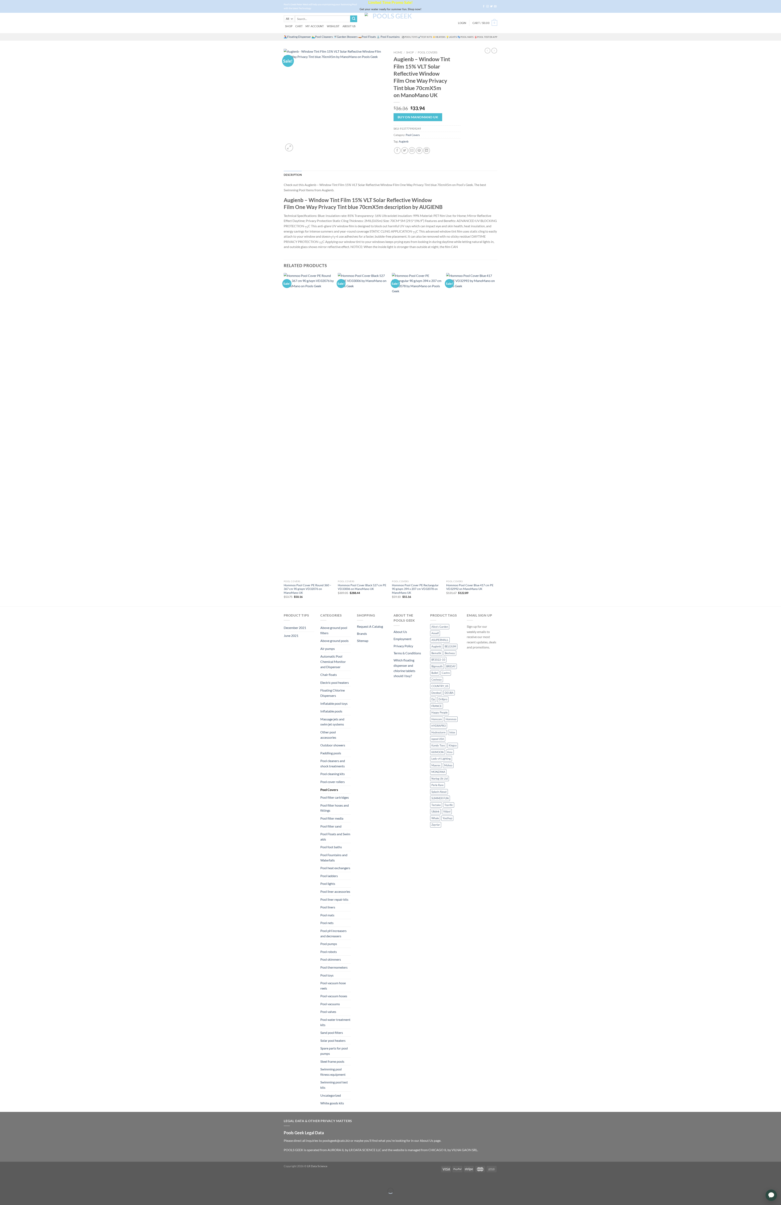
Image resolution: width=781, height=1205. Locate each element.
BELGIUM (450, 646)
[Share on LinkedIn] (426, 150)
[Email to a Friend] (412, 150)
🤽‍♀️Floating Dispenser (297, 36)
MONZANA (438, 771)
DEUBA (449, 692)
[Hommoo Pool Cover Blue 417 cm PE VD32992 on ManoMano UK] (471, 425)
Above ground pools (334, 641)
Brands (362, 633)
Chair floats (328, 674)
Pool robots (328, 952)
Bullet (434, 672)
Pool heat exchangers (335, 868)
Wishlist (333, 26)
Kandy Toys (438, 745)
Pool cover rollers (332, 782)
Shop (288, 26)
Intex (452, 732)
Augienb (403, 141)
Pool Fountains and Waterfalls (333, 857)
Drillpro (442, 699)
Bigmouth (437, 666)
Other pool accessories (328, 734)
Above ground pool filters (333, 630)
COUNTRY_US (439, 686)
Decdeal (436, 692)
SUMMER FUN (440, 798)
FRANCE (436, 706)
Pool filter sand (330, 826)
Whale (435, 818)
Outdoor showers (332, 745)
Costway (436, 679)
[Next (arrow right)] (16, 1198)
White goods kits (332, 1103)
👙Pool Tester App (485, 37)
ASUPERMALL (439, 640)
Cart (299, 26)
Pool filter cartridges (334, 797)
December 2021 (295, 628)
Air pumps (327, 648)
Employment (402, 639)
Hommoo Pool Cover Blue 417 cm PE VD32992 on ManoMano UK (469, 587)
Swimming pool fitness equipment (333, 1071)
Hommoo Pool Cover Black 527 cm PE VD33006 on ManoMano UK (362, 587)
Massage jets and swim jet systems (332, 721)
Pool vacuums (330, 1004)
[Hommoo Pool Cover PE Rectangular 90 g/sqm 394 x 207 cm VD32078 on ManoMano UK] (417, 425)
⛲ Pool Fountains (388, 36)
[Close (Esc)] (4, 1181)
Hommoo (451, 719)
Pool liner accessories (335, 891)
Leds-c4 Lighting (441, 758)
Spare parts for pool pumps (334, 1050)
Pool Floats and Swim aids (335, 836)
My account (314, 26)
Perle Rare (437, 785)
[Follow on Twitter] (491, 6)
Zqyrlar (435, 824)
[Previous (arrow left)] (4, 1198)
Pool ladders (329, 876)
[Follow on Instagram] (487, 6)
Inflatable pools (331, 711)
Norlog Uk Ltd (439, 778)
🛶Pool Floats (367, 36)
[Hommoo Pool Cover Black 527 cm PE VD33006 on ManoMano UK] (363, 425)
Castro (446, 672)
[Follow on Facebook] (483, 6)
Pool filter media (331, 818)
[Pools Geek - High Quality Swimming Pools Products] (390, 23)
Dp (433, 699)
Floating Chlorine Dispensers (332, 692)
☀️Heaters (439, 37)
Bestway (450, 653)
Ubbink (435, 811)
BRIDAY (451, 666)
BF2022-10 (438, 659)
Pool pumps (328, 944)
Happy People (439, 712)
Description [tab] (293, 174)
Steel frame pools (332, 1061)
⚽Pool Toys (410, 37)
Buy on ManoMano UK (418, 117)
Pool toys (327, 975)
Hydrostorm (438, 732)
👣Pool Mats (465, 37)
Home (398, 52)
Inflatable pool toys (334, 703)
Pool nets (327, 923)
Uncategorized (330, 1095)
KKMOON (437, 752)
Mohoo (448, 765)
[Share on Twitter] (404, 150)
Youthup (447, 818)
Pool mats (327, 915)
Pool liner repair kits (334, 899)
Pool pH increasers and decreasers (333, 933)
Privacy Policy (403, 646)
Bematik (436, 653)
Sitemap (362, 641)
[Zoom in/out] (16, 1181)
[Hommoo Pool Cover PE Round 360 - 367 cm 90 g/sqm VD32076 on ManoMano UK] (309, 425)
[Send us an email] (495, 6)
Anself (435, 633)
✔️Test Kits (425, 37)
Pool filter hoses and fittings (334, 807)
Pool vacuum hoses (333, 996)
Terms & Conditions (407, 653)
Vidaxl (446, 811)
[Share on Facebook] (397, 150)
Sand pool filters (331, 1032)
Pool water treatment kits (335, 1022)
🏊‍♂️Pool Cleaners (322, 36)
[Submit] (353, 18)
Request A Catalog (370, 626)
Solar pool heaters (333, 1040)
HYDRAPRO (438, 725)
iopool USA (437, 739)
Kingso (453, 745)
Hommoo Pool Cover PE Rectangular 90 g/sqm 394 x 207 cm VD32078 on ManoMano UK (415, 588)
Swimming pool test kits (334, 1084)
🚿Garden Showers (345, 36)
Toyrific (448, 805)
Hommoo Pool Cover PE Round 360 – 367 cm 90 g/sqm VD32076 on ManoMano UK (307, 588)
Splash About (439, 791)
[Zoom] (289, 147)
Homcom (436, 719)
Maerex (436, 765)
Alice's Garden (439, 626)
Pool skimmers (330, 959)
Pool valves (328, 1012)
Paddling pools (330, 753)
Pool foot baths (331, 847)
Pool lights (327, 883)
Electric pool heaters (334, 682)
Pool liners (327, 907)
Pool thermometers (334, 967)
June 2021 (291, 635)
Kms (450, 752)
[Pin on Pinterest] (419, 150)
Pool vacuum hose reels (333, 985)
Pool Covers (427, 52)
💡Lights (451, 37)
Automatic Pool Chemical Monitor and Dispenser (333, 661)
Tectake (436, 805)
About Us (349, 26)
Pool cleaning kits (332, 774)
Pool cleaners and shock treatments (332, 763)
